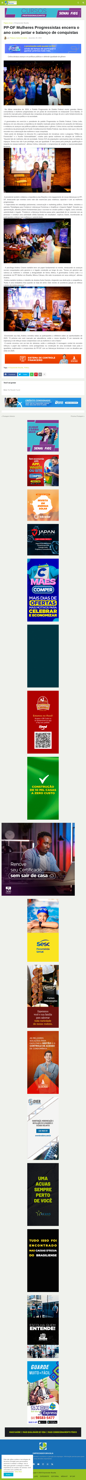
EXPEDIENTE (44, 1476)
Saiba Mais (18, 1471)
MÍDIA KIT (64, 1476)
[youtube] (38, 1464)
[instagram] (43, 1464)
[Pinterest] (36, 374)
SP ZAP (72, 1476)
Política (26, 367)
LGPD (36, 1476)
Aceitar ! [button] (8, 1474)
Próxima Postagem (77, 416)
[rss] (52, 1464)
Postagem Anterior (9, 416)
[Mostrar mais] (44, 374)
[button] (2, 3)
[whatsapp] (47, 1464)
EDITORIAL (55, 1476)
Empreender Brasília (49, 1473)
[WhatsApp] (32, 374)
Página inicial (8, 23)
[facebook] (34, 1464)
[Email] (40, 374)
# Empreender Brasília (21, 23)
